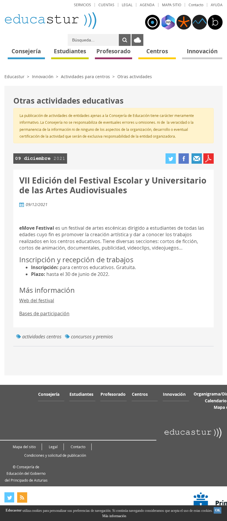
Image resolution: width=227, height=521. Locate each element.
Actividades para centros (85, 76)
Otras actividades (134, 76)
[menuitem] (82, 5)
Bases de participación (44, 313)
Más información (114, 516)
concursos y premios (92, 336)
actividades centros (41, 336)
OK (217, 510)
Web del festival (36, 300)
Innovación (42, 76)
